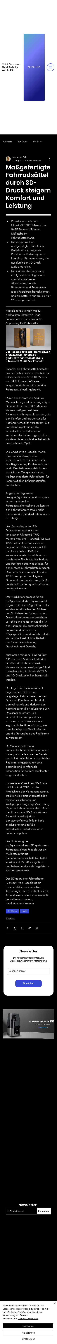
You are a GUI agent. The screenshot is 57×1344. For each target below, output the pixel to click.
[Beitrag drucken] (37, 928)
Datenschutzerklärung (28, 1318)
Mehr (35, 141)
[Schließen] (52, 1305)
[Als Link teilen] (29, 928)
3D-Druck (22, 141)
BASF (24, 911)
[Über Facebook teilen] (7, 928)
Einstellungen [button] (28, 1338)
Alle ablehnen (28, 1332)
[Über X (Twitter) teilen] (14, 928)
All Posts (7, 141)
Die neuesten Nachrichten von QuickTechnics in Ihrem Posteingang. (28, 959)
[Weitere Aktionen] (49, 159)
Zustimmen (28, 1325)
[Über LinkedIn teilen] (22, 928)
